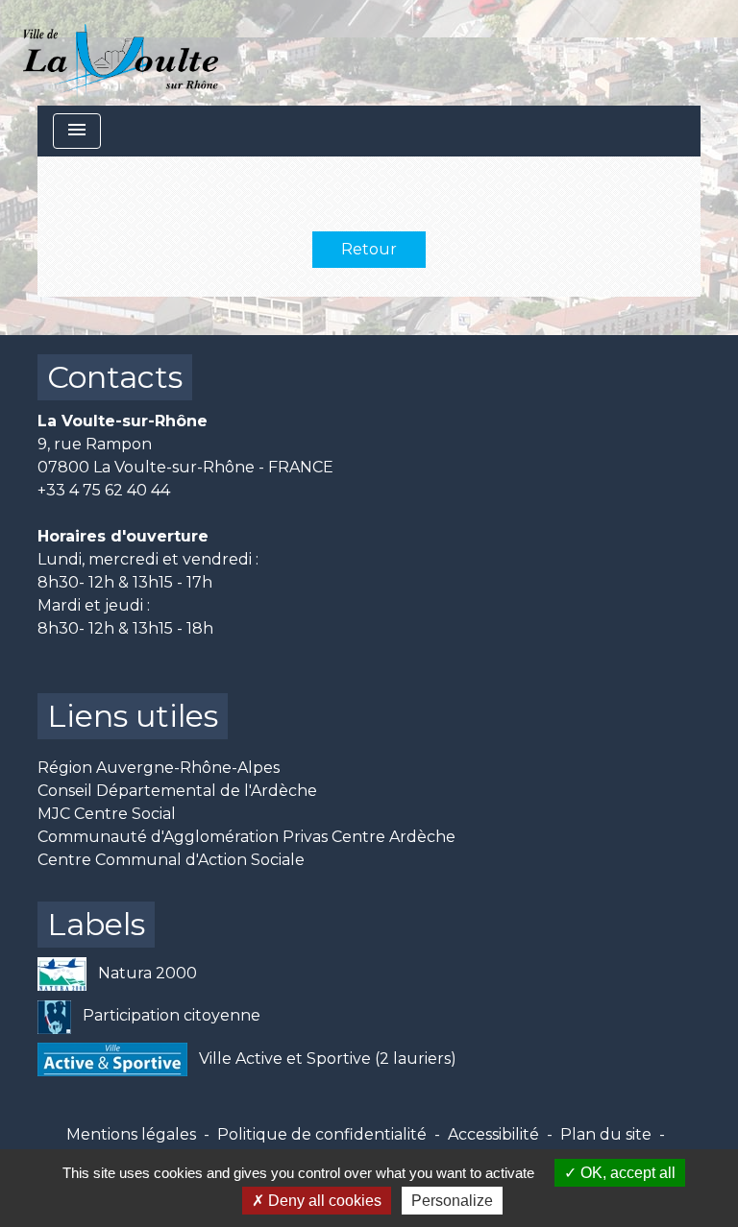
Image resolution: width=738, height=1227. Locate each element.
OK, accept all (626, 1173)
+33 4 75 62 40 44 (103, 490)
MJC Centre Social (106, 814)
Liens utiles (132, 715)
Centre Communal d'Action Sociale (171, 860)
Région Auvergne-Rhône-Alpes (158, 767)
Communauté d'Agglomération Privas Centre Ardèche (246, 837)
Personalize (452, 1200)
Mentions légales (131, 1134)
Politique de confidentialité (322, 1134)
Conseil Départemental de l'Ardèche (177, 791)
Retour (369, 249)
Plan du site (606, 1134)
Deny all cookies (322, 1200)
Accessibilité (493, 1134)
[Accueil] (120, 52)
